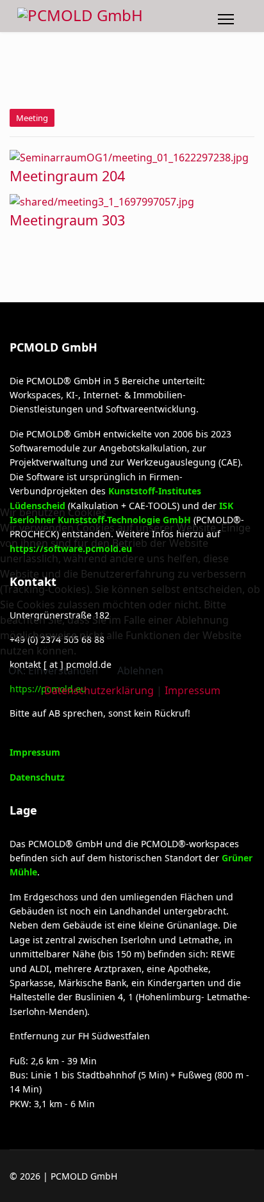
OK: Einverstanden (53, 670)
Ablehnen (140, 670)
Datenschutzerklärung (99, 690)
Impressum (192, 690)
